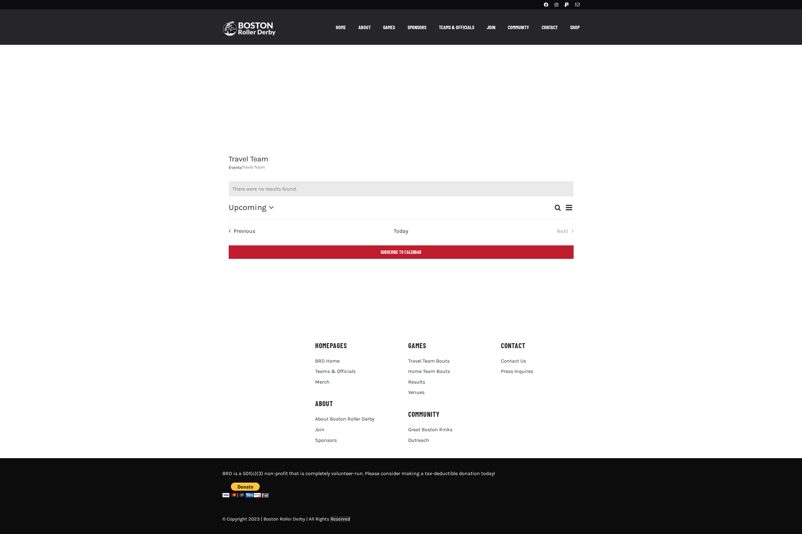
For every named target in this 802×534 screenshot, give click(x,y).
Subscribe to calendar (401, 252)
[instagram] (556, 5)
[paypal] (567, 5)
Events (235, 167)
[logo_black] (257, 343)
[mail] (577, 5)
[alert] (401, 189)
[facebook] (546, 5)
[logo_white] (252, 24)
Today (401, 231)
